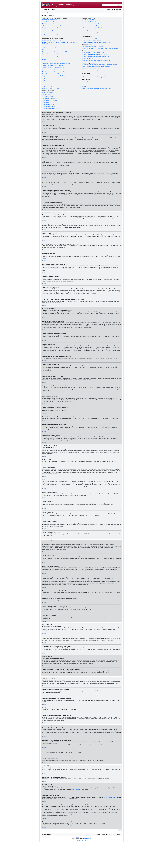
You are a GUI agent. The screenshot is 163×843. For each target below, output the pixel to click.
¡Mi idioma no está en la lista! (48, 50)
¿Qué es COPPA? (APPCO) (48, 21)
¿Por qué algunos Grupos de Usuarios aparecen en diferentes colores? (99, 30)
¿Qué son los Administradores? (89, 19)
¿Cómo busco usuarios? (87, 58)
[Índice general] (46, 5)
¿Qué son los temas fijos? (48, 104)
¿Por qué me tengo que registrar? (50, 19)
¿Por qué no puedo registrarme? (49, 23)
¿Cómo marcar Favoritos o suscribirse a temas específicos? (96, 66)
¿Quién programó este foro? (89, 81)
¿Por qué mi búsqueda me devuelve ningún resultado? (95, 54)
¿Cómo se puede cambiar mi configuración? (52, 40)
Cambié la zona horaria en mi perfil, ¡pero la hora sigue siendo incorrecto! (59, 47)
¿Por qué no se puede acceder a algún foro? (52, 76)
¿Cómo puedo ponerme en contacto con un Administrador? (96, 88)
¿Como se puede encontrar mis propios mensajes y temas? (96, 60)
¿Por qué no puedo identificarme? (50, 28)
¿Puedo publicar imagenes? (48, 98)
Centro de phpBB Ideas (109, 797)
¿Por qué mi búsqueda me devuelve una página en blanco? (96, 56)
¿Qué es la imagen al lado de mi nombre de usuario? (54, 52)
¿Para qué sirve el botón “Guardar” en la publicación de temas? (57, 84)
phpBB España (87, 838)
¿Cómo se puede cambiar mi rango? (50, 56)
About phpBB (76, 789)
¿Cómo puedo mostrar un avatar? (50, 54)
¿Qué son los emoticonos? (48, 96)
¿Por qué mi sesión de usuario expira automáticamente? (55, 34)
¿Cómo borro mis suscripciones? (90, 70)
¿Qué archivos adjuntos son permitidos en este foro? (94, 75)
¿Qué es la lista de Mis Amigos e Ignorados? (92, 46)
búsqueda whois (83, 808)
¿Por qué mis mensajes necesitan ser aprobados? (53, 86)
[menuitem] (47, 9)
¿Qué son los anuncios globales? (49, 100)
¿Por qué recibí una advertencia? (49, 80)
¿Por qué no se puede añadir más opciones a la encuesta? (55, 71)
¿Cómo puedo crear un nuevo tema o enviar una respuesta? (56, 63)
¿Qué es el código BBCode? (48, 92)
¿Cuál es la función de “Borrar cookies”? (51, 36)
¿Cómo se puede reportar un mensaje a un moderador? (55, 82)
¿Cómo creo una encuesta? (48, 69)
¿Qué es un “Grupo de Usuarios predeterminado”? (94, 32)
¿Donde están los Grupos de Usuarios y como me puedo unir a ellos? (98, 26)
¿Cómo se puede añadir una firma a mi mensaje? (53, 67)
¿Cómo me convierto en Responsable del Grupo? (93, 28)
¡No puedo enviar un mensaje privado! (91, 38)
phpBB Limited (98, 788)
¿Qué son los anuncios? (47, 102)
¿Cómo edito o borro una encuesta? (50, 74)
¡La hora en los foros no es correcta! (50, 45)
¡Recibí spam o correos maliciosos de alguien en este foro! (96, 42)
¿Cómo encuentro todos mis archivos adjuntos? (93, 77)
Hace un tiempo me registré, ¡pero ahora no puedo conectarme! (57, 30)
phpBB (44, 258)
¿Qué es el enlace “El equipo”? (89, 34)
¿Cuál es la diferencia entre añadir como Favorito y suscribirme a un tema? (100, 64)
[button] (120, 830)
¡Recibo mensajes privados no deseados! (91, 40)
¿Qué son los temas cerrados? (49, 106)
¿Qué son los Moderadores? (89, 21)
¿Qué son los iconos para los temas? (50, 108)
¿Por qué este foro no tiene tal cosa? (91, 83)
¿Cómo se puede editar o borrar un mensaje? (52, 65)
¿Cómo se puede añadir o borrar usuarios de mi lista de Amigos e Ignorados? (100, 48)
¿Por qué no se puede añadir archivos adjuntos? (53, 78)
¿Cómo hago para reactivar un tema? (50, 88)
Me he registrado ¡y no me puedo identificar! (52, 26)
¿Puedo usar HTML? (46, 94)
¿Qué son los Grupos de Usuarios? (90, 23)
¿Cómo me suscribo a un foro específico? (92, 68)
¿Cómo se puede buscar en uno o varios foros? (93, 52)
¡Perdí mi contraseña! (47, 32)
